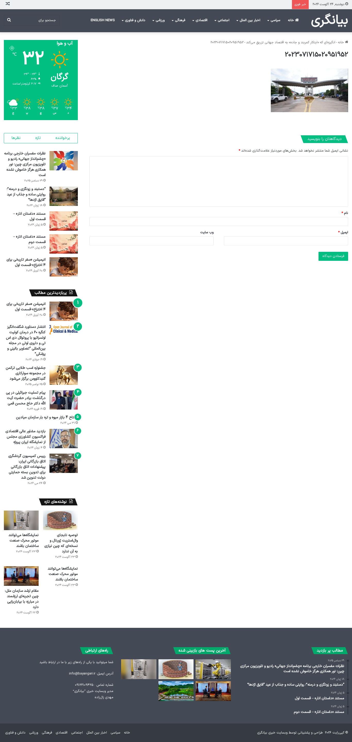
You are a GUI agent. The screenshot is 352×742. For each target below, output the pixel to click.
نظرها (16, 138)
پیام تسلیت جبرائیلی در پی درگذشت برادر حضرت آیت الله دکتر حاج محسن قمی (26, 398)
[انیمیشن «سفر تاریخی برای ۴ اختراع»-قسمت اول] (63, 267)
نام (344, 213)
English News (103, 20)
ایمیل (343, 232)
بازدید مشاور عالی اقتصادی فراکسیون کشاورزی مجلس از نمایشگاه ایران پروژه (25, 437)
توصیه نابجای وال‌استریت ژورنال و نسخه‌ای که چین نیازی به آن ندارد (61, 543)
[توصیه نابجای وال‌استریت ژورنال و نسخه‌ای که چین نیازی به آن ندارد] (60, 520)
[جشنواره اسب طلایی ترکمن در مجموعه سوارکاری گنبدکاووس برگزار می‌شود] (63, 375)
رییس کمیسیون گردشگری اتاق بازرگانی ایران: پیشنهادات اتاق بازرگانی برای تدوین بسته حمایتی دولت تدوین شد (27, 466)
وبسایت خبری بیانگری (272, 732)
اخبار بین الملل (250, 20)
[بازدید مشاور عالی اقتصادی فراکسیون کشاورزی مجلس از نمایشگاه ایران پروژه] (63, 438)
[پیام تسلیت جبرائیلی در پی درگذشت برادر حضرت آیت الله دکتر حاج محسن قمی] (63, 400)
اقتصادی (201, 20)
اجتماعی (223, 20)
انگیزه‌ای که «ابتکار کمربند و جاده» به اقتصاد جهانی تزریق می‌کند (290, 42)
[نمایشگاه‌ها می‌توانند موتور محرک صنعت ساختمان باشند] (21, 520)
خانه (291, 20)
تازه (38, 138)
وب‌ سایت (207, 232)
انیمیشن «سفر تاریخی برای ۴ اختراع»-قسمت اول (26, 262)
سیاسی (275, 20)
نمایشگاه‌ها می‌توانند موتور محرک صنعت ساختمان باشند (24, 540)
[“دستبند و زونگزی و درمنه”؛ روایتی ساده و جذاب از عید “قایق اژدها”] (63, 196)
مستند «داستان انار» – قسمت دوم (29, 239)
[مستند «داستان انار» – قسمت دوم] (63, 244)
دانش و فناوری (135, 20)
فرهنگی (180, 20)
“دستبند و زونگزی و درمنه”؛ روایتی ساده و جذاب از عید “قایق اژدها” (26, 194)
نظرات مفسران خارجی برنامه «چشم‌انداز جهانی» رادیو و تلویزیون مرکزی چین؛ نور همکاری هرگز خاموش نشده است (25, 164)
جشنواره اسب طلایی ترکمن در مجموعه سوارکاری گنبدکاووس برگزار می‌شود (26, 373)
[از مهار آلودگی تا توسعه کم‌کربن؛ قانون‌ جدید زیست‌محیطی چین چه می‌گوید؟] (176, 691)
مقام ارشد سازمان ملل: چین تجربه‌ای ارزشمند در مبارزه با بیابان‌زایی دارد (22, 599)
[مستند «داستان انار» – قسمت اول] (63, 221)
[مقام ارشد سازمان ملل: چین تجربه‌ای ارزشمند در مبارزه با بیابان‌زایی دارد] (21, 576)
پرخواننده (62, 138)
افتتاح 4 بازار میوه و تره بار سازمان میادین (47, 417)
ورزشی (160, 20)
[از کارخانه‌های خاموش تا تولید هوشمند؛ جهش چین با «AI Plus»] (213, 669)
